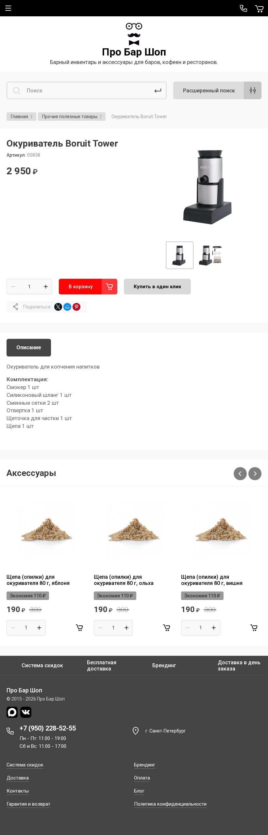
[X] (58, 307)
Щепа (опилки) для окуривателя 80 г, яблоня (38, 580)
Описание (28, 347)
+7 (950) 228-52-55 (48, 728)
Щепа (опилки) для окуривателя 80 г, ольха (124, 580)
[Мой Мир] (67, 307)
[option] (210, 186)
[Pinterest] (76, 307)
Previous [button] (240, 473)
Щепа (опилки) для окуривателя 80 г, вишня (212, 580)
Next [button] (254, 473)
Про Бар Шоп (134, 52)
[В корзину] (79, 628)
